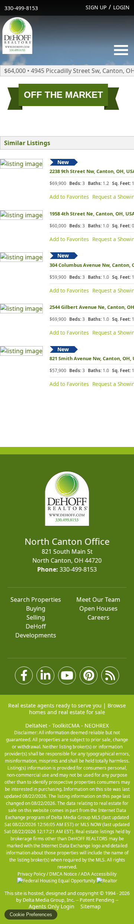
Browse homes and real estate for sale (77, 709)
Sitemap (91, 906)
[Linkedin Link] (45, 675)
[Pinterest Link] (89, 675)
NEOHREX (96, 725)
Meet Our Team (98, 599)
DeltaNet (36, 725)
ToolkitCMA (66, 725)
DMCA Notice (63, 874)
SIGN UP (96, 7)
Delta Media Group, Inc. (48, 899)
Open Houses (98, 608)
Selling (35, 617)
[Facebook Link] (24, 675)
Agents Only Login (52, 906)
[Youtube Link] (67, 675)
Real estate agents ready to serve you (55, 705)
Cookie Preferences (31, 914)
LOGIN (121, 7)
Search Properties (35, 599)
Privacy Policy (31, 874)
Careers (98, 617)
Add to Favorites (69, 196)
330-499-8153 (21, 8)
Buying (35, 608)
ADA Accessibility (99, 874)
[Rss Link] (110, 675)
